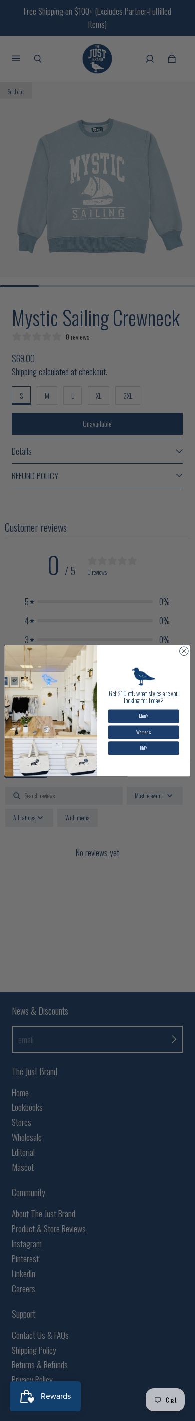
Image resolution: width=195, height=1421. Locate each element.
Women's (143, 731)
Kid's (144, 747)
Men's (143, 715)
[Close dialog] (184, 651)
